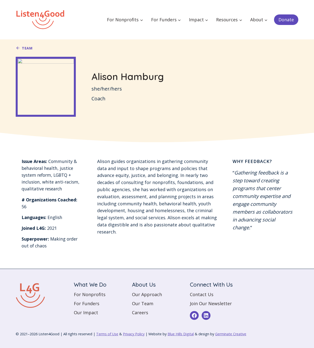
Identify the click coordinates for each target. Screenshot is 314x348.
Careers (140, 312)
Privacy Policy (133, 334)
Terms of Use (107, 334)
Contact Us (201, 294)
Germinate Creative (230, 334)
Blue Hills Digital (181, 334)
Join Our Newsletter (211, 303)
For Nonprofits (89, 294)
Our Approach (147, 294)
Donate (286, 20)
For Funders (86, 303)
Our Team (142, 303)
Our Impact (86, 312)
